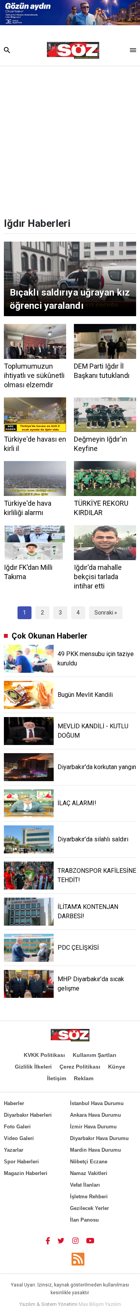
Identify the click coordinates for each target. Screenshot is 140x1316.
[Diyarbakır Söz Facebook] (48, 1240)
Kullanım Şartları (94, 1055)
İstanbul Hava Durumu (97, 1103)
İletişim (56, 1078)
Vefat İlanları (85, 1185)
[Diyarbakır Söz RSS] (78, 1259)
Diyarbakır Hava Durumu (99, 1138)
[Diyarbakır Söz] (73, 50)
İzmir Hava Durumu (93, 1127)
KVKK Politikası (44, 1055)
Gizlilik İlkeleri (33, 1067)
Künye (116, 1067)
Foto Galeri (17, 1127)
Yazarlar (13, 1150)
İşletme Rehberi (89, 1196)
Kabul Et (70, 1307)
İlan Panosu (84, 1220)
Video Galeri (19, 1138)
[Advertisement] (70, 139)
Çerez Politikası (80, 1067)
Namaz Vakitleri (88, 1173)
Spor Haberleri (21, 1162)
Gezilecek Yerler (89, 1208)
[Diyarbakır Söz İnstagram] (75, 1240)
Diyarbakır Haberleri (28, 1115)
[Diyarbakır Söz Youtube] (90, 1240)
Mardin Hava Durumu (95, 1150)
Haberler (14, 1103)
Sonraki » (105, 612)
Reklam (83, 1078)
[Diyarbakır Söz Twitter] (61, 1240)
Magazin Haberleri (25, 1173)
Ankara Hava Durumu (95, 1115)
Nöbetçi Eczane (88, 1162)
